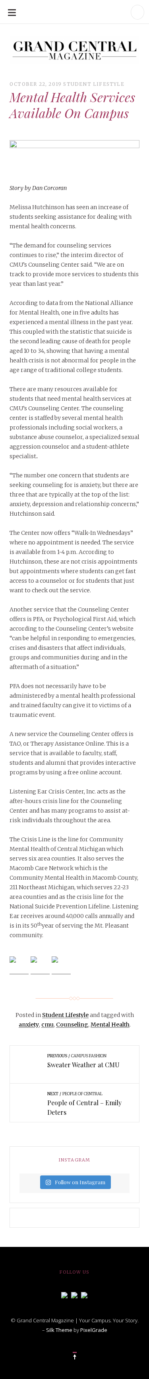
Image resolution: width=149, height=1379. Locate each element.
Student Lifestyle (93, 84)
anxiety (29, 1024)
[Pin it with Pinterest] (61, 965)
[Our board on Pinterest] (84, 1294)
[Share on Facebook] (19, 965)
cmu (47, 1024)
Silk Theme (59, 1329)
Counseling (72, 1024)
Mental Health (110, 1024)
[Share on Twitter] (40, 965)
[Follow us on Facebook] (64, 1294)
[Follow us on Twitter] (74, 1294)
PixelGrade (93, 1329)
